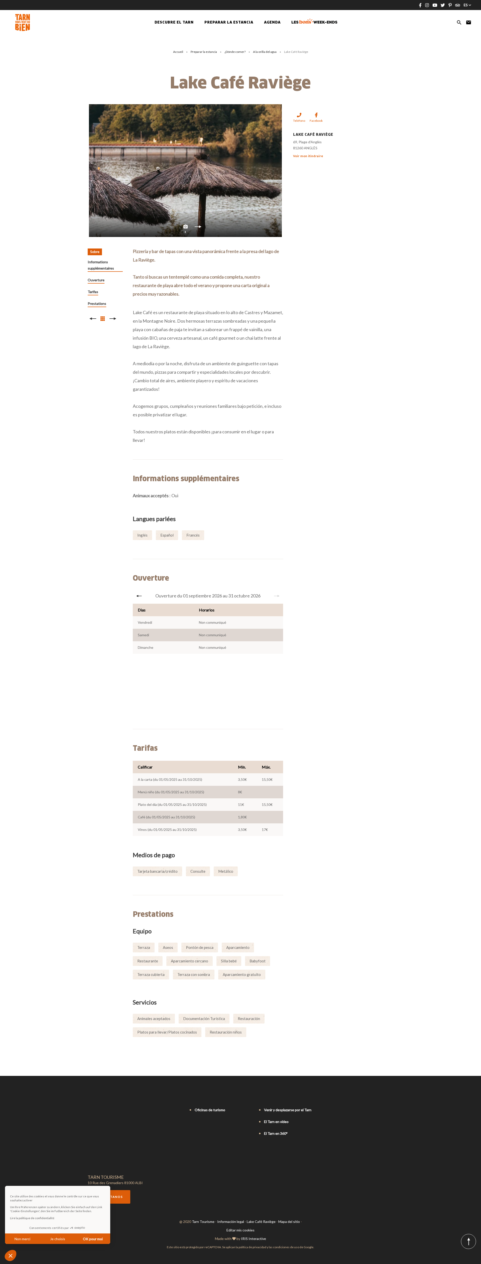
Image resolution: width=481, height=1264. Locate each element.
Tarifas (93, 292)
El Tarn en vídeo (276, 1121)
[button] (11, 1255)
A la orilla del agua (265, 52)
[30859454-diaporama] (185, 170)
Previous (139, 596)
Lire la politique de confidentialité (32, 1218)
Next (197, 227)
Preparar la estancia (204, 52)
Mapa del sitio (289, 1221)
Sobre (94, 251)
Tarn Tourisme (203, 1221)
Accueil (178, 52)
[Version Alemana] (104, 1110)
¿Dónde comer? (235, 52)
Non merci (22, 1239)
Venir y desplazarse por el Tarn (287, 1110)
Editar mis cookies (240, 1230)
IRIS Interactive (253, 1238)
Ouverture (96, 280)
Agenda (272, 22)
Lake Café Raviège (261, 1221)
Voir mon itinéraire (308, 156)
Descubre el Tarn (174, 22)
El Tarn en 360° (276, 1133)
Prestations (97, 303)
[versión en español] (111, 1110)
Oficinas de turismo (210, 1110)
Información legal (230, 1221)
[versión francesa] (90, 1110)
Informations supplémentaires (101, 265)
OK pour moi (93, 1239)
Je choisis (57, 1239)
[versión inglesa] (97, 1110)
